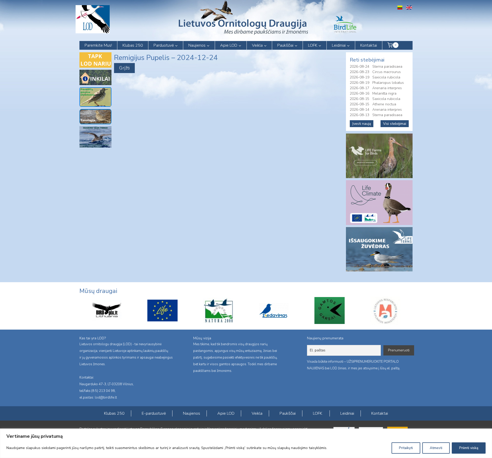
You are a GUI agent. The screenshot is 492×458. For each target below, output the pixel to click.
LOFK (317, 413)
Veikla (257, 413)
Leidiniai (347, 413)
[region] (246, 443)
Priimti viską (468, 447)
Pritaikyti (406, 447)
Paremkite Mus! (98, 45)
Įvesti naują (361, 123)
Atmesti (436, 447)
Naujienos (191, 413)
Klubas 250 (132, 45)
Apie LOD (225, 413)
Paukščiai (288, 413)
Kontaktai (368, 45)
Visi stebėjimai (394, 123)
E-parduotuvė (154, 413)
